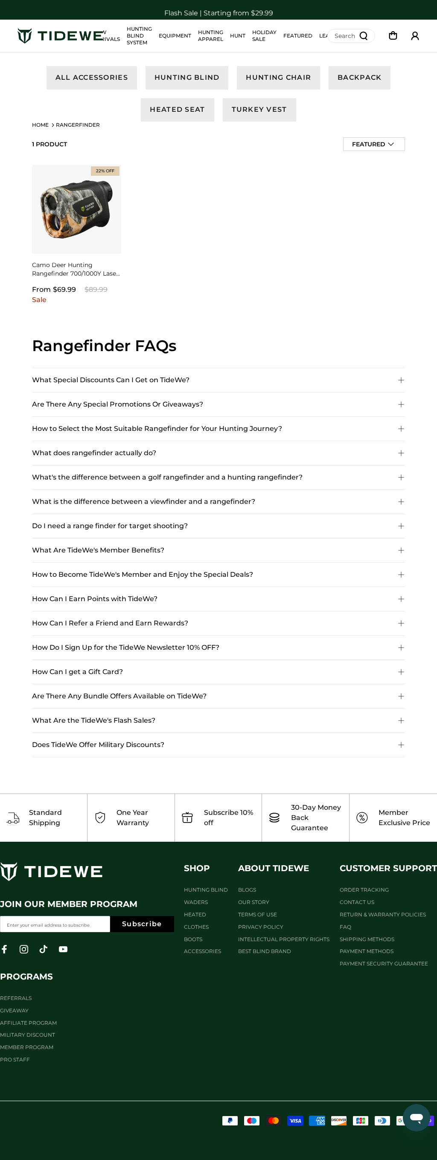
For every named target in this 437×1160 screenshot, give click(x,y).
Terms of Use (257, 914)
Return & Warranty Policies (383, 914)
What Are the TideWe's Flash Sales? (93, 720)
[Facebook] (4, 949)
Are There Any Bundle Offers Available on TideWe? (119, 696)
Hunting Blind (187, 77)
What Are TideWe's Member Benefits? (98, 550)
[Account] (415, 36)
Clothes (196, 927)
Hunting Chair (278, 77)
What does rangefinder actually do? (94, 453)
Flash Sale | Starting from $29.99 (218, 10)
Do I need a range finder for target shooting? (110, 526)
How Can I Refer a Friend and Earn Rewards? (110, 623)
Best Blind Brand (264, 951)
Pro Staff (15, 1059)
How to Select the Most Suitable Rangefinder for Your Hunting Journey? (157, 428)
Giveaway (14, 1010)
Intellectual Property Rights (283, 939)
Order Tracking (364, 890)
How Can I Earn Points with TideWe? (94, 599)
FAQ (345, 927)
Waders (196, 902)
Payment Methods (366, 951)
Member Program (26, 1047)
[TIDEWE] (60, 36)
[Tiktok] (43, 949)
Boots (193, 939)
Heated (195, 914)
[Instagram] (24, 949)
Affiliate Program (28, 1023)
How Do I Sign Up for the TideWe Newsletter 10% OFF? (125, 647)
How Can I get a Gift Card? (77, 672)
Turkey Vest (259, 109)
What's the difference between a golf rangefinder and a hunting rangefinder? (167, 477)
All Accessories (91, 77)
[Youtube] (63, 949)
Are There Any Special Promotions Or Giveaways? (117, 404)
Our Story (253, 902)
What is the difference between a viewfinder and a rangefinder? (143, 501)
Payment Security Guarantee (384, 963)
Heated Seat (177, 109)
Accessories (202, 951)
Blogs (247, 890)
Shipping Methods (367, 939)
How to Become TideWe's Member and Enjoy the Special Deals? (142, 574)
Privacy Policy (260, 927)
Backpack (360, 77)
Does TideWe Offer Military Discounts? (98, 745)
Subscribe (142, 924)
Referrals (16, 998)
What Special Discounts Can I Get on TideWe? (110, 380)
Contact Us (357, 902)
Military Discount (27, 1035)
